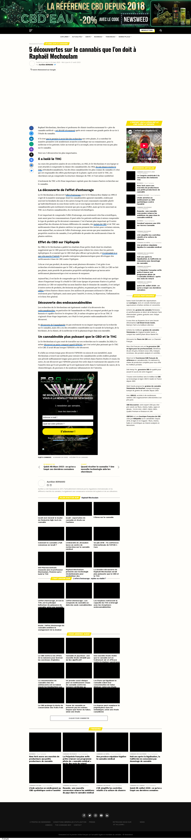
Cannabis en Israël (61, 457)
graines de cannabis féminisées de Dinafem (143, 387)
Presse (92, 822)
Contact (78, 825)
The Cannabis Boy (63, 825)
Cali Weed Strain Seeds (146, 323)
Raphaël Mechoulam (90, 498)
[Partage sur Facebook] (31, 128)
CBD (159, 377)
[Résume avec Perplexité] (31, 149)
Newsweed (33, 44)
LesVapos (133, 303)
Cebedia (48, 825)
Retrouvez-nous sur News (129, 822)
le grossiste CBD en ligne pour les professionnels (143, 347)
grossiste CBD (143, 369)
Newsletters (147, 30)
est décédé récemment (65, 130)
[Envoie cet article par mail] (31, 165)
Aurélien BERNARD (46, 64)
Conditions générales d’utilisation (69, 822)
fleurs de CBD (142, 339)
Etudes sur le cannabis (56, 43)
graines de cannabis (144, 310)
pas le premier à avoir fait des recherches (64, 138)
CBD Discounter (132, 405)
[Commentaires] (31, 170)
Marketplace (124, 37)
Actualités (77, 37)
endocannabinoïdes (46, 310)
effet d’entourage (73, 195)
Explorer (64, 37)
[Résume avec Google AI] (31, 160)
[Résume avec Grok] (31, 154)
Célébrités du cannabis (79, 457)
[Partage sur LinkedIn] (31, 139)
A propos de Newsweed (40, 822)
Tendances (110, 37)
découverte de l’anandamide (53, 324)
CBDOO (133, 395)
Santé (88, 37)
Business (98, 37)
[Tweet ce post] (31, 133)
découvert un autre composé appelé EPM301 (63, 344)
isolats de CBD (100, 224)
